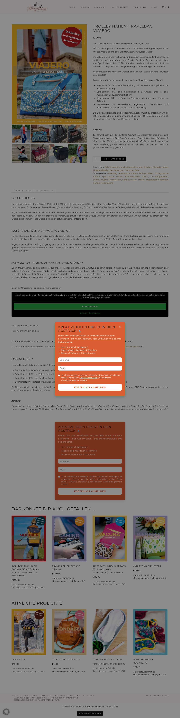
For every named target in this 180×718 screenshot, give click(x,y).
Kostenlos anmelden (90, 387)
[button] (6, 712)
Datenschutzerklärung (89, 378)
